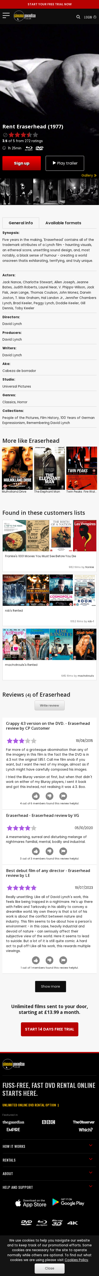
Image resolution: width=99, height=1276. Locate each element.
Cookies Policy (76, 1260)
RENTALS (9, 1160)
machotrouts (86, 676)
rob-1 (91, 621)
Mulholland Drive (14, 491)
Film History (49, 418)
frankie (89, 567)
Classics (9, 402)
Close (49, 1268)
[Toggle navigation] (7, 15)
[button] (77, 17)
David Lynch (12, 339)
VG (76, 815)
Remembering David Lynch (48, 423)
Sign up (21, 163)
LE (27, 875)
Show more (50, 986)
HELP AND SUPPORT (18, 1187)
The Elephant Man (47, 491)
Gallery (87, 175)
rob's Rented (14, 610)
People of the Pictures (20, 418)
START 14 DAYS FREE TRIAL (49, 1029)
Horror (22, 402)
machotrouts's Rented (21, 665)
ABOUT (8, 1173)
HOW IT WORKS (14, 1146)
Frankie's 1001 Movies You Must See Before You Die (40, 556)
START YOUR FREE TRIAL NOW (50, 4)
